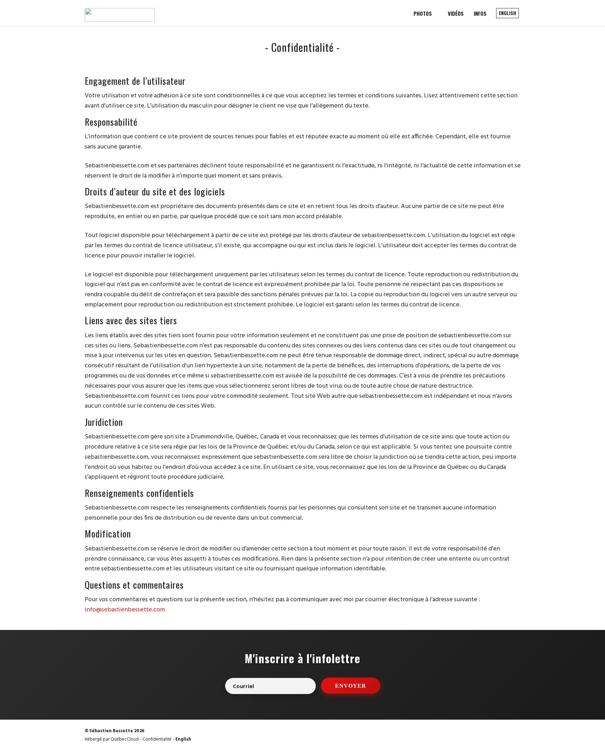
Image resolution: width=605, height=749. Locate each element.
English (183, 739)
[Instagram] (502, 735)
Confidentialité (157, 739)
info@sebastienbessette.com (125, 610)
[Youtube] (517, 735)
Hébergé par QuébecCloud (112, 739)
